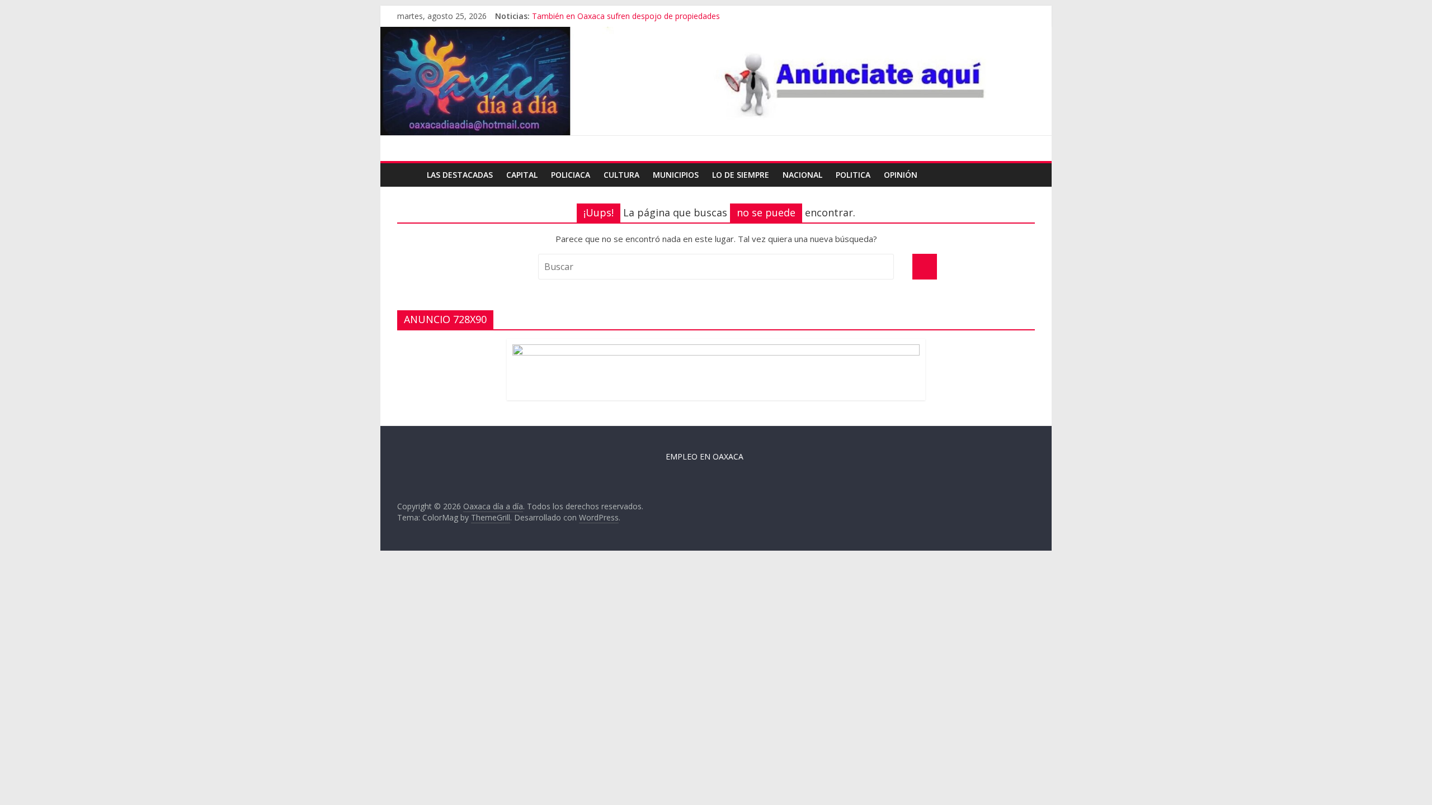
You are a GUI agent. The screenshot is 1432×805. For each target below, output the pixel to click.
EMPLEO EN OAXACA (704, 456)
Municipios (676, 174)
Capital (522, 174)
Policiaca (570, 174)
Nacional (802, 174)
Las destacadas (460, 174)
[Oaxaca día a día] (716, 81)
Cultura (621, 174)
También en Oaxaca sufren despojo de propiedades (626, 16)
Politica (853, 174)
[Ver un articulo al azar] (1023, 175)
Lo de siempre (740, 174)
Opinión (900, 174)
